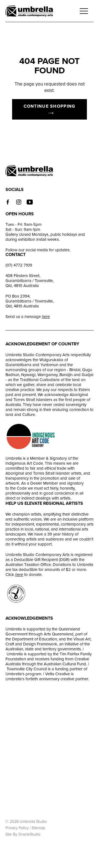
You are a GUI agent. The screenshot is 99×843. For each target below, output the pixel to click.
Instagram (18, 202)
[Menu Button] (84, 11)
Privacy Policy (17, 828)
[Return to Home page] (29, 12)
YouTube (29, 202)
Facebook (7, 202)
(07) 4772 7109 (19, 265)
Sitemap (38, 828)
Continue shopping (50, 106)
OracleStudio (29, 834)
